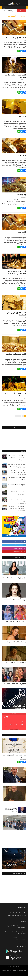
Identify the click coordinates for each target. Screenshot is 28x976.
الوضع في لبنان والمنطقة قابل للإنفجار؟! (16, 484)
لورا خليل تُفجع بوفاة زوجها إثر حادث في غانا (16, 642)
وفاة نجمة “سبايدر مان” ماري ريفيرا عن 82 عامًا (16, 662)
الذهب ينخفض (21, 155)
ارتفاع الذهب (21, 194)
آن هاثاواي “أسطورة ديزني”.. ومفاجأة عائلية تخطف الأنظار (15, 600)
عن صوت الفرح (16, 967)
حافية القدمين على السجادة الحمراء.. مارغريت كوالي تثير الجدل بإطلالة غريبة (14, 577)
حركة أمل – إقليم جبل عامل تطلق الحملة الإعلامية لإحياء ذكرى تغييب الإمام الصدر (16, 465)
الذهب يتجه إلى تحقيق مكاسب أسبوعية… (15, 76)
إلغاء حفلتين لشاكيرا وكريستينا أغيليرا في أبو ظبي (15, 621)
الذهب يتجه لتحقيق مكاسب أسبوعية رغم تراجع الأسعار (16, 272)
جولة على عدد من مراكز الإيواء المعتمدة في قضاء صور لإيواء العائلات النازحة (16, 472)
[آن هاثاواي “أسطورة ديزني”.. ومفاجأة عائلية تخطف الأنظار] (14, 590)
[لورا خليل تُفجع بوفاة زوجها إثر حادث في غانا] (14, 633)
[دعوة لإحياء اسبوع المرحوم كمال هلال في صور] (14, 745)
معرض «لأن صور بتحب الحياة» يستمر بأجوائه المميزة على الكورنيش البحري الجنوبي (17, 500)
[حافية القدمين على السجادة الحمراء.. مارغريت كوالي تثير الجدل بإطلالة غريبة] (14, 568)
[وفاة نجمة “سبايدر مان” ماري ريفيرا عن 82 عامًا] (14, 653)
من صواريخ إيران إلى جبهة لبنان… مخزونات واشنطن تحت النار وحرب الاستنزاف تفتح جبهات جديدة (16, 457)
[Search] (2, 3)
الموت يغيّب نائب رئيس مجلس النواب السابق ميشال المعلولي (10, 808)
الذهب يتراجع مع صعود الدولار (16, 37)
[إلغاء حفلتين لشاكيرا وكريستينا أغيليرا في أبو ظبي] (14, 612)
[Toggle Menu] (4, 7)
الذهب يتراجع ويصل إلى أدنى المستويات (16, 313)
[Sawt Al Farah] (14, 3)
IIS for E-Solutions (12, 970)
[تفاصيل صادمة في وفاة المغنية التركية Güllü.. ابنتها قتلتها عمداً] (14, 674)
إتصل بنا (10, 967)
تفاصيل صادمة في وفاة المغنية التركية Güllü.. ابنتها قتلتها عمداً (15, 684)
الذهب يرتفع (22, 232)
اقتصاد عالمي (23, 21)
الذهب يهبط (22, 116)
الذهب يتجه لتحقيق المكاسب (16, 354)
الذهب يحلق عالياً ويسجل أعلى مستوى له (15, 394)
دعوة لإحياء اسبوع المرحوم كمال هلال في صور (14, 756)
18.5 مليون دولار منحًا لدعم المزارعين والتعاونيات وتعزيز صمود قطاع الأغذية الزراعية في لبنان (17, 508)
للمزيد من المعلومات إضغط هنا (14, 729)
